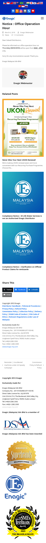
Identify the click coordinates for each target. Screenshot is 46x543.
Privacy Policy (8, 309)
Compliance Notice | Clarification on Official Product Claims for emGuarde (21, 268)
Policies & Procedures (31, 306)
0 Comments (19, 35)
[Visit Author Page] (23, 75)
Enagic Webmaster (27, 32)
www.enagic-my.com (10, 347)
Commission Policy (10, 311)
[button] (42, 18)
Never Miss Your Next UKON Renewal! (19, 160)
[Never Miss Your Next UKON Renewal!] (23, 128)
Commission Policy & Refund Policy (35, 365)
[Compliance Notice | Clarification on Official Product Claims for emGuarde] (23, 243)
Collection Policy (26, 311)
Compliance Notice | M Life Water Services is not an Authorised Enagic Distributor (22, 217)
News (7, 35)
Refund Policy (21, 309)
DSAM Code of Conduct (18, 314)
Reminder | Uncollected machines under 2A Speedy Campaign (13, 365)
